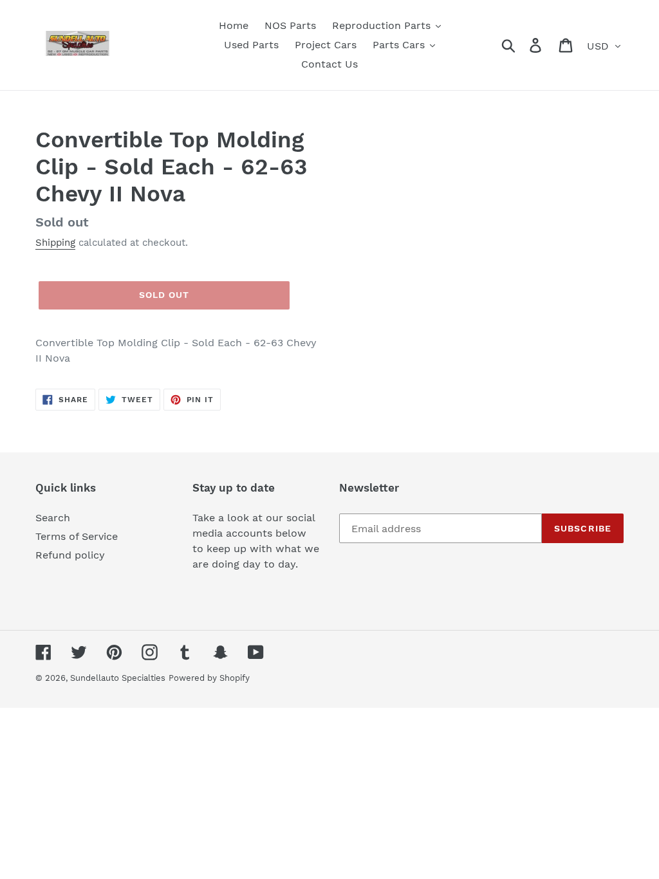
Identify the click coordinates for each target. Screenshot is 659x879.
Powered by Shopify (209, 678)
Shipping (55, 242)
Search (52, 518)
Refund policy (70, 555)
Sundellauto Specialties (117, 678)
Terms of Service (76, 536)
